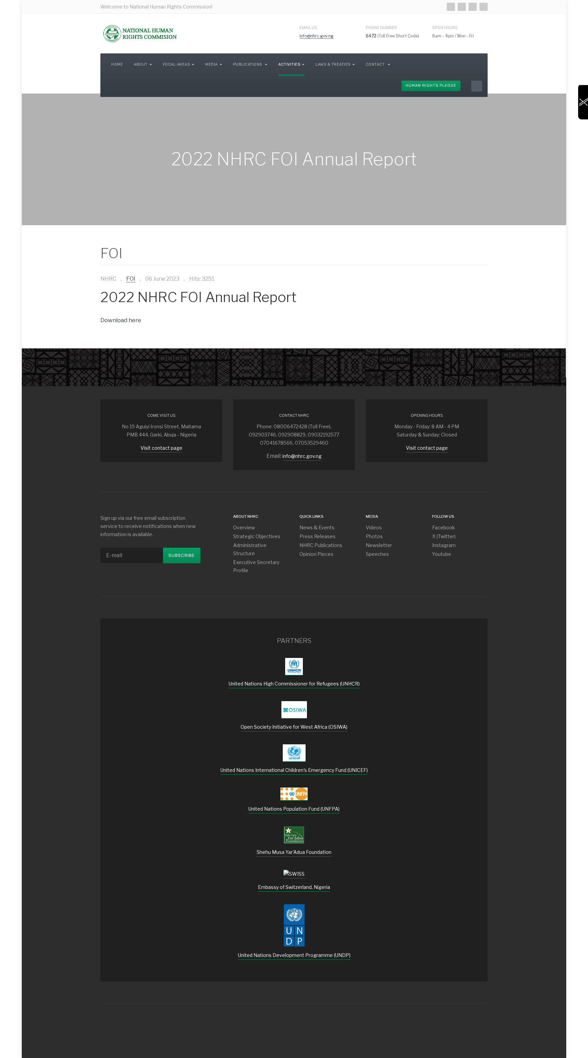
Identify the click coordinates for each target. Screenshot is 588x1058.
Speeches (377, 554)
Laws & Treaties (332, 64)
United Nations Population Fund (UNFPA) (294, 809)
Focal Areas (176, 64)
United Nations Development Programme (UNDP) (294, 955)
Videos (374, 527)
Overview (244, 527)
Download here (120, 320)
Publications (248, 64)
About (141, 64)
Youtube (441, 554)
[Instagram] (473, 7)
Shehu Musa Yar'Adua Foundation (294, 852)
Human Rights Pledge (431, 85)
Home (117, 64)
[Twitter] (462, 7)
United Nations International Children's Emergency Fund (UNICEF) (294, 770)
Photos (374, 536)
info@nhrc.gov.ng (316, 35)
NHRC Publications (320, 545)
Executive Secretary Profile (256, 566)
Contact (376, 64)
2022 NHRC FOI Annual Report (198, 296)
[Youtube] (483, 7)
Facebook (443, 527)
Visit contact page (161, 448)
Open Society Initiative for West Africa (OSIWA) (294, 727)
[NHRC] (139, 33)
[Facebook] (451, 7)
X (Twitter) (444, 536)
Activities (289, 64)
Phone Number (381, 27)
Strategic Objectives (256, 536)
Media (211, 64)
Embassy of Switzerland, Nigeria (294, 887)
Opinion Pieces (316, 554)
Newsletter (379, 545)
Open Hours (445, 27)
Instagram (444, 545)
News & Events (316, 527)
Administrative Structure (249, 549)
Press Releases (317, 536)
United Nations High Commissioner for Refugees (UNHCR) (294, 684)
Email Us (308, 27)
